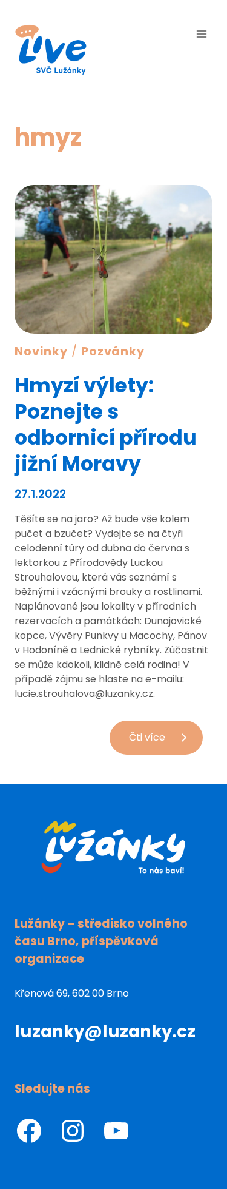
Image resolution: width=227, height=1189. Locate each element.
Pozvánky (113, 351)
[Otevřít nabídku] (201, 33)
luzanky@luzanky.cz (105, 1031)
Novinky (41, 351)
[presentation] (113, 259)
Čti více (166, 742)
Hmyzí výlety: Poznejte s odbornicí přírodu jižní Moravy (106, 424)
